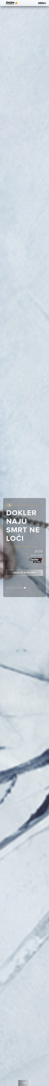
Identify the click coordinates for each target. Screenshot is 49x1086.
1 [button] (8, 588)
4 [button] (16, 588)
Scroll (24, 1082)
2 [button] (10, 588)
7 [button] (25, 588)
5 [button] (19, 588)
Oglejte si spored (24, 572)
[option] (24, 543)
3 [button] (13, 588)
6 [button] (22, 588)
